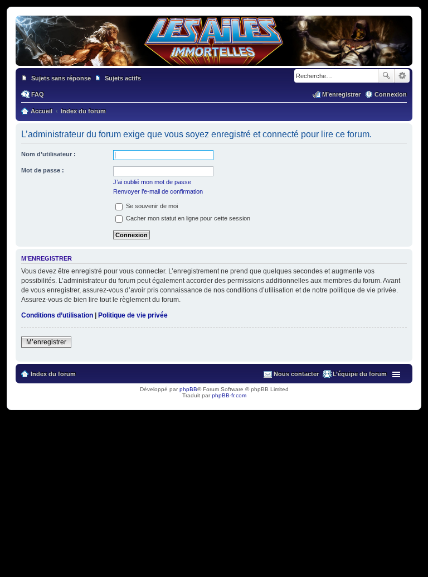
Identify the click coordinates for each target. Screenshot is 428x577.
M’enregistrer (46, 342)
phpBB (188, 389)
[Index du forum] (214, 60)
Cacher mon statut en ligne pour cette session (187, 218)
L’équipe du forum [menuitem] (360, 374)
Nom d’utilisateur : (48, 154)
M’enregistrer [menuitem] (341, 94)
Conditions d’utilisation (57, 315)
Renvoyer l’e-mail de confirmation (158, 191)
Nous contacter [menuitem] (296, 374)
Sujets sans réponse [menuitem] (61, 78)
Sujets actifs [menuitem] (123, 78)
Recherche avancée (402, 76)
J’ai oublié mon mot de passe (152, 182)
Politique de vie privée (133, 315)
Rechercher (386, 76)
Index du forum (53, 374)
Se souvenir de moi (151, 206)
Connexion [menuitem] (390, 94)
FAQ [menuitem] (37, 94)
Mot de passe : (42, 170)
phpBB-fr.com (229, 395)
